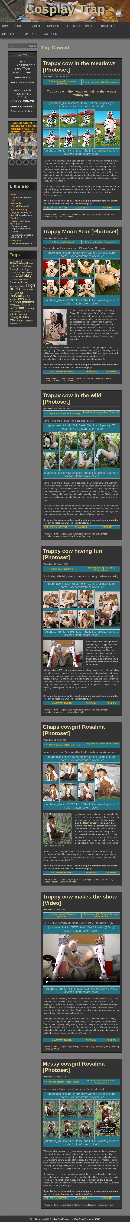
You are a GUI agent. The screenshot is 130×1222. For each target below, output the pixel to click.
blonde (21, 266)
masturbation (108, 214)
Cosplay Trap (65, 9)
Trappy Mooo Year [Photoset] (81, 231)
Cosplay (73, 214)
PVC (28, 305)
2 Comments (72, 381)
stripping (14, 314)
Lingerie (107, 378)
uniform (20, 320)
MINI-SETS (53, 26)
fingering (26, 282)
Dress (13, 282)
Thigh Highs (25, 317)
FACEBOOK (50, 34)
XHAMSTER (107, 26)
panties (66, 536)
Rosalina (54, 882)
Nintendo (21, 299)
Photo (55, 214)
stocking (25, 311)
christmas (14, 272)
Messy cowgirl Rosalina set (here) (99, 823)
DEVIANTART (29, 34)
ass (12, 266)
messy (84, 1205)
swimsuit (23, 314)
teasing (54, 217)
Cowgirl (93, 214)
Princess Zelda (20, 305)
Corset (12, 276)
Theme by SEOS (92, 1219)
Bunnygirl (14, 269)
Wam (12, 324)
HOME (6, 26)
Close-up (25, 272)
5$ (67, 214)
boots (29, 266)
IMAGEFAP (8, 34)
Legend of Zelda (27, 290)
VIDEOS (37, 26)
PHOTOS (20, 26)
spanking (29, 308)
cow (87, 214)
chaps (73, 880)
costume (81, 214)
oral (63, 381)
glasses (23, 286)
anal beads (76, 378)
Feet (99, 214)
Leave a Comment (67, 217)
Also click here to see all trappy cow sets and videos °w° (79, 356)
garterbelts (14, 286)
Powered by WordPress (73, 1219)
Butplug (24, 269)
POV (12, 305)
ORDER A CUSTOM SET (80, 26)
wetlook (17, 323)
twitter (115, 201)
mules (58, 381)
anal (68, 378)
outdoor (46, 217)
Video (55, 1047)
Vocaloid (28, 321)
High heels (98, 378)
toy (71, 536)
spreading (15, 311)
